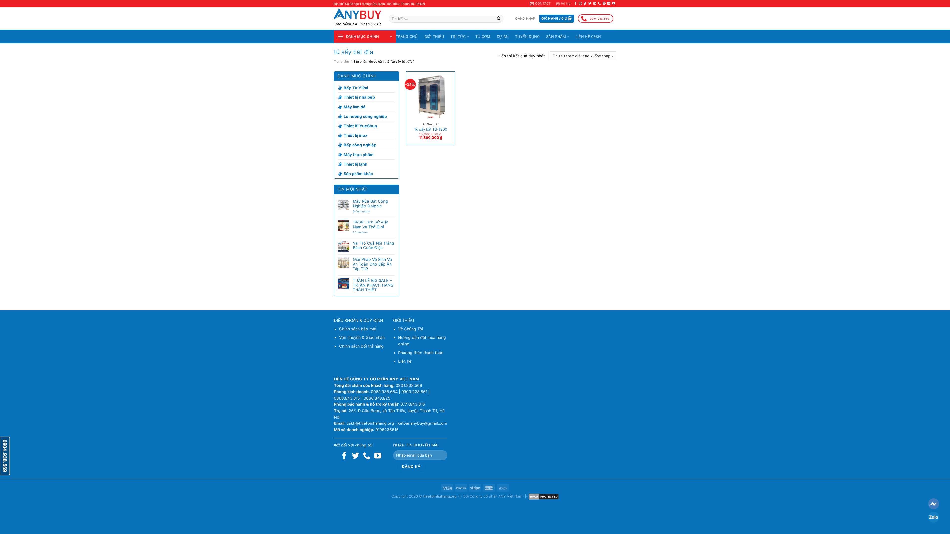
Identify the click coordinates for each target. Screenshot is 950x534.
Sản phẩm (556, 36)
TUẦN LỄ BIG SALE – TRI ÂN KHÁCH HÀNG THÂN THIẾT (373, 285)
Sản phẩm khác (358, 173)
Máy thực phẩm (359, 154)
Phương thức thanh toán (420, 352)
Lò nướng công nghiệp (365, 116)
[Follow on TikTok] (585, 3)
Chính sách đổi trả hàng (361, 346)
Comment (360, 232)
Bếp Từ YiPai (356, 87)
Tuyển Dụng (527, 36)
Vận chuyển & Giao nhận (362, 337)
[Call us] (599, 3)
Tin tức (458, 36)
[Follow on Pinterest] (604, 3)
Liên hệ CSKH (588, 36)
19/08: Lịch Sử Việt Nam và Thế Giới (370, 224)
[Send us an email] (594, 3)
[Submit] (499, 19)
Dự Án (503, 36)
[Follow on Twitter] (589, 3)
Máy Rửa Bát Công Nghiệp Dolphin (370, 203)
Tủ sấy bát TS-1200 (430, 129)
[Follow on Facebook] (575, 3)
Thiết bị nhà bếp (359, 97)
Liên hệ (404, 361)
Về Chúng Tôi (410, 328)
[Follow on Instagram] (580, 3)
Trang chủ (407, 36)
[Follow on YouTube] (613, 3)
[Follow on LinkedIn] (608, 3)
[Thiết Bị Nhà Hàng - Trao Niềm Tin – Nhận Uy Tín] (357, 14)
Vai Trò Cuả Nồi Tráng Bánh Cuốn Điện (373, 245)
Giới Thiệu (434, 36)
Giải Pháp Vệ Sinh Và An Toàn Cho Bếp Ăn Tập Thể (372, 264)
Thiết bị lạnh (355, 164)
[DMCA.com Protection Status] (544, 496)
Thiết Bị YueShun (360, 125)
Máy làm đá (354, 106)
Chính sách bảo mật (358, 328)
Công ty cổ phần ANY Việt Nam (496, 496)
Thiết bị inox (355, 135)
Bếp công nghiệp (360, 144)
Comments (361, 211)
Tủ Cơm (482, 36)
